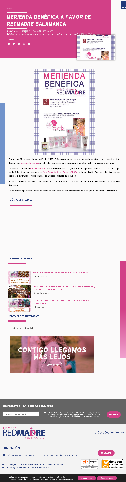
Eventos (11, 8)
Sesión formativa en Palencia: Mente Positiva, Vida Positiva (60, 272)
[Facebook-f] (102, 432)
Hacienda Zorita (37, 168)
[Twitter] (107, 432)
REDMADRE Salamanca (91, 34)
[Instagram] (97, 432)
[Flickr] (122, 432)
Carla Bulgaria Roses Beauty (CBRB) (59, 172)
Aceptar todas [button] (86, 478)
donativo (58, 34)
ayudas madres (46, 34)
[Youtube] (112, 432)
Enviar (113, 414)
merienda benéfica (71, 34)
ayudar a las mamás (30, 163)
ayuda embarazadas (28, 34)
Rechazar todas (107, 478)
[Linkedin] (117, 432)
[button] (9, 44)
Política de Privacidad (67, 414)
